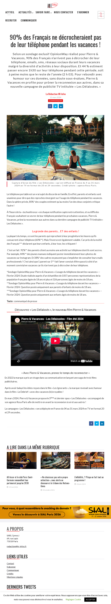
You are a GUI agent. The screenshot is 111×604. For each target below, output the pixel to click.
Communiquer (29, 20)
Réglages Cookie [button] (73, 599)
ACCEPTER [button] (90, 599)
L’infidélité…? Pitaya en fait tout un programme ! (89, 479)
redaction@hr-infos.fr (17, 546)
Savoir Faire (43, 12)
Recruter (11, 20)
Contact (10, 563)
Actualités (25, 12)
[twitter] (55, 106)
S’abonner (83, 12)
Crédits (10, 573)
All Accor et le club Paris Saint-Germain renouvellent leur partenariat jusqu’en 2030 (20, 480)
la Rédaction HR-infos (56, 94)
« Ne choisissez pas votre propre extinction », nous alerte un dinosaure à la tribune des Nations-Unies (55, 482)
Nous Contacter (63, 12)
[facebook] (50, 106)
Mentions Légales (15, 577)
